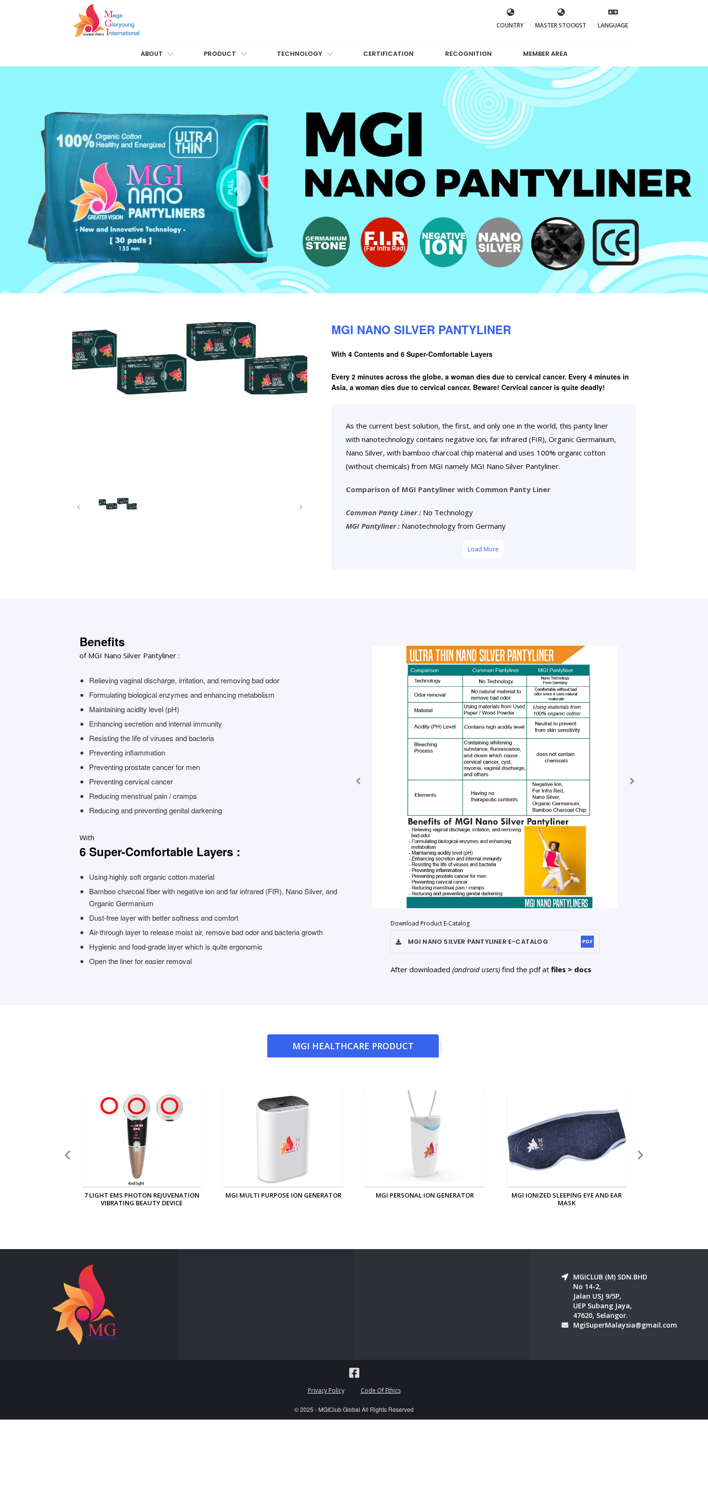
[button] (78, 506)
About (152, 53)
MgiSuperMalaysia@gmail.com (625, 1325)
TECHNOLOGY (299, 53)
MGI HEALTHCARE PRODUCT (353, 1046)
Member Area (545, 53)
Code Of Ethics (381, 1390)
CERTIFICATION (388, 53)
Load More (483, 549)
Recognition (468, 53)
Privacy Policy (326, 1390)
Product (220, 53)
